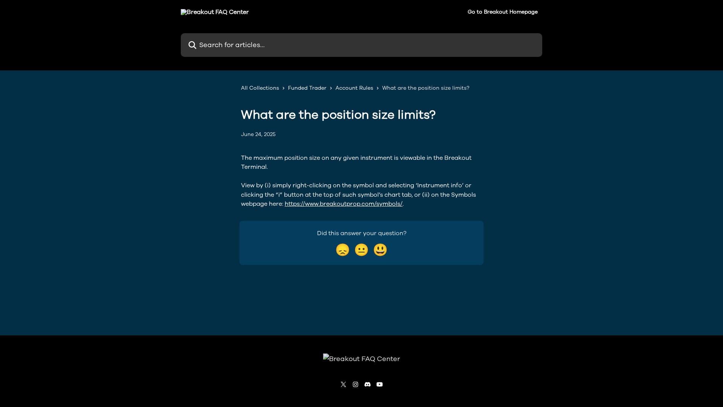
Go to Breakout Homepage (503, 12)
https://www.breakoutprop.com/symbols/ (344, 204)
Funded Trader (307, 88)
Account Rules (354, 88)
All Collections (260, 88)
